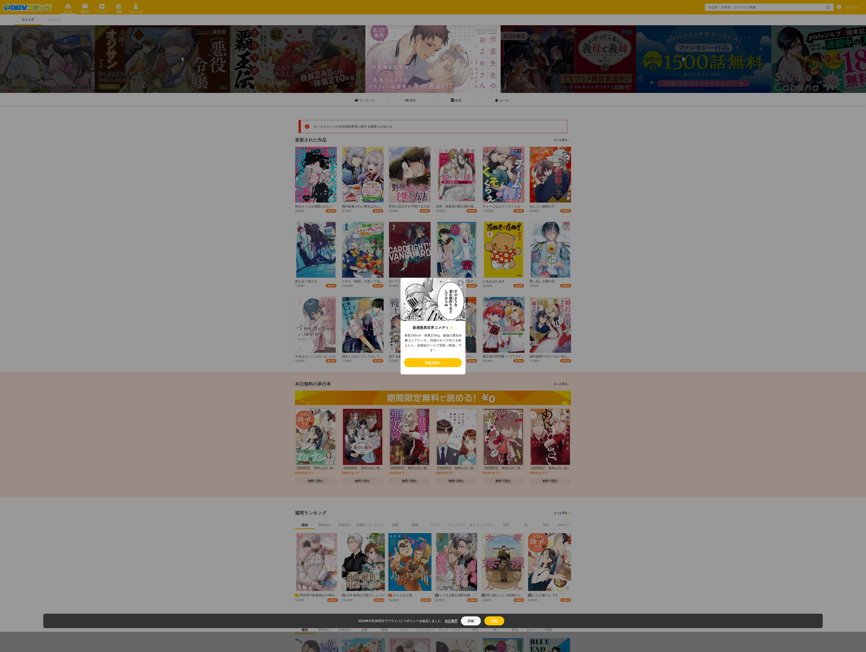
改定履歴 (451, 621)
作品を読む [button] (433, 362)
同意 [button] (494, 621)
